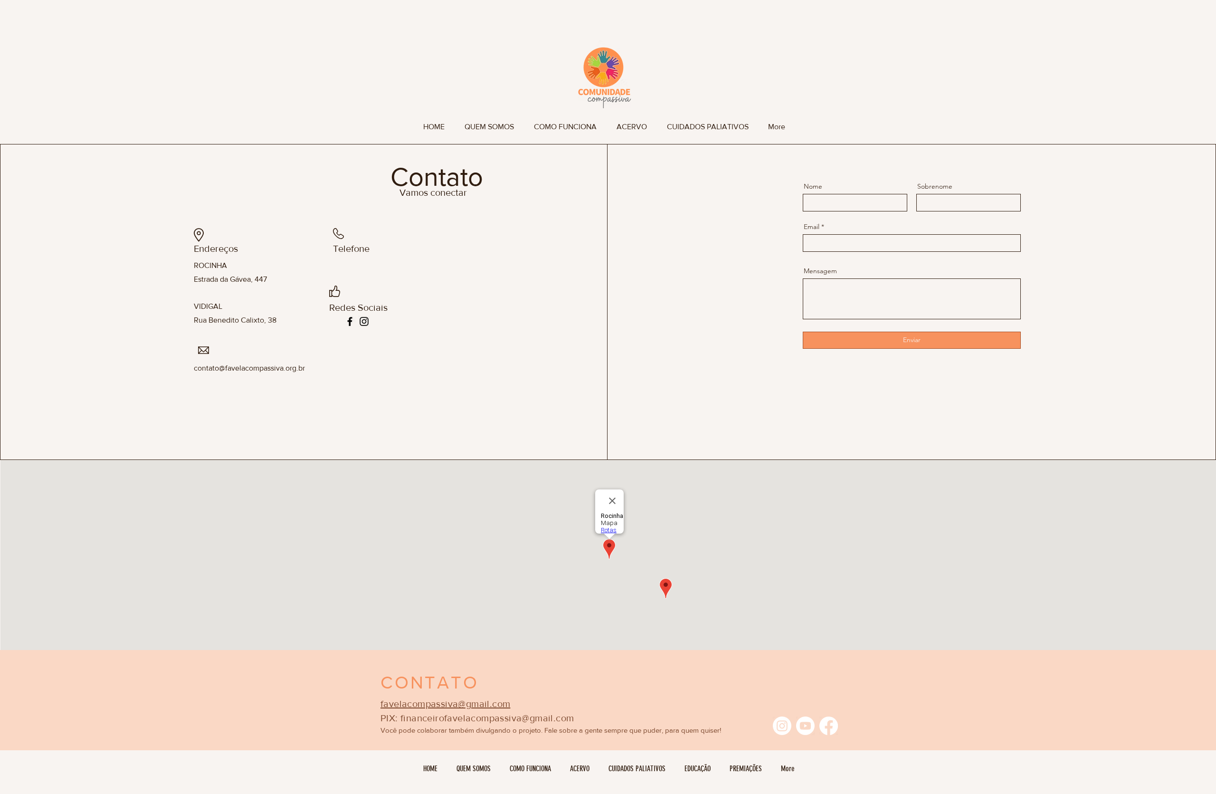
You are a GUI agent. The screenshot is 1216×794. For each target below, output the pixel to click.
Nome (813, 186)
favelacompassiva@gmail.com (445, 703)
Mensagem (820, 271)
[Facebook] (350, 321)
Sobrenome (934, 186)
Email (811, 226)
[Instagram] (364, 321)
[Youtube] (805, 726)
